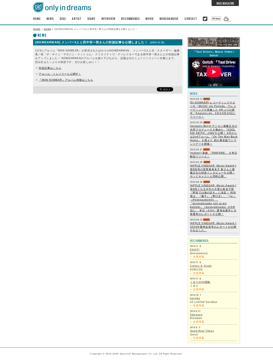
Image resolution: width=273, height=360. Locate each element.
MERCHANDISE (169, 18)
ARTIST (76, 18)
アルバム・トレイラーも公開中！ (60, 74)
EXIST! (195, 249)
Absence (196, 314)
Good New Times (202, 331)
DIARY (91, 18)
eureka (195, 298)
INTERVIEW (108, 18)
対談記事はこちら (50, 68)
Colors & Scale (201, 265)
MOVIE (149, 18)
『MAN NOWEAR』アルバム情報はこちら (66, 79)
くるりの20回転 (200, 282)
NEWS (50, 18)
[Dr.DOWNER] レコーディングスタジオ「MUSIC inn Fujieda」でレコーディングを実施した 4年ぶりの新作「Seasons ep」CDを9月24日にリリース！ (213, 109)
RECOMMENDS (130, 18)
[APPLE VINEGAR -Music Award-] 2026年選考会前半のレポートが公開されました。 (213, 227)
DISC (63, 18)
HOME (37, 18)
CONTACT (190, 18)
